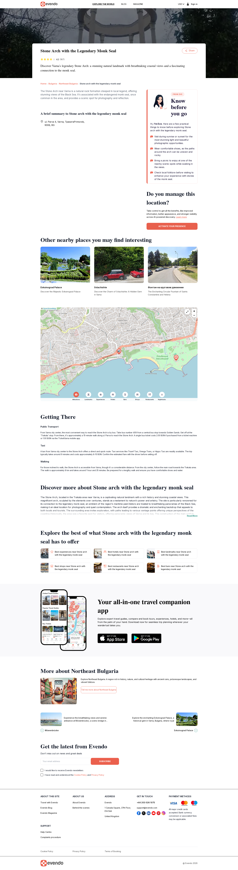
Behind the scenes (81, 808)
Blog (123, 4)
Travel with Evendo (49, 802)
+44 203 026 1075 (146, 802)
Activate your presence (172, 226)
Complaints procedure (50, 837)
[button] (119, 351)
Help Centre (46, 832)
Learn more (181, 217)
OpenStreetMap (49, 309)
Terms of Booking (113, 851)
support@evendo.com (147, 808)
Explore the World (103, 4)
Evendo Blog (46, 808)
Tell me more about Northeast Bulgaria (98, 690)
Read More (192, 515)
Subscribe (105, 761)
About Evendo (79, 802)
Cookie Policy (80, 775)
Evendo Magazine (48, 813)
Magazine (138, 4)
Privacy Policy (97, 775)
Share (192, 50)
